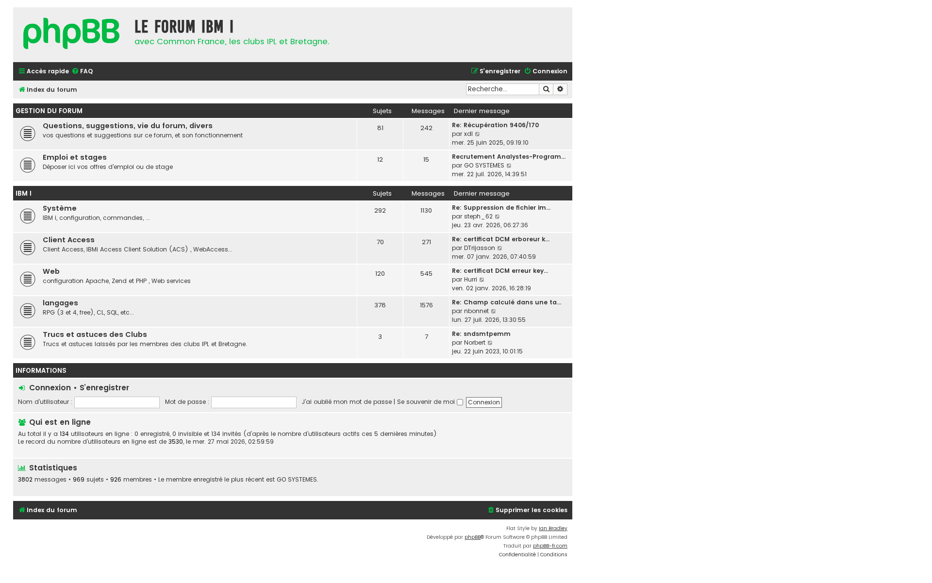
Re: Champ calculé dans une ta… (506, 302)
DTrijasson (479, 248)
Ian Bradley (553, 528)
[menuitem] (82, 71)
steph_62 (478, 216)
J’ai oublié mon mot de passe (347, 402)
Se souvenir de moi (427, 402)
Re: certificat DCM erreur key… (500, 271)
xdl (468, 134)
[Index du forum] (71, 35)
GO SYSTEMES (484, 165)
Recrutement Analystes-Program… (509, 156)
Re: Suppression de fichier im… (501, 207)
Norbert (474, 342)
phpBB (473, 537)
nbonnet (476, 311)
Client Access (69, 240)
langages (60, 303)
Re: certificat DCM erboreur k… (500, 239)
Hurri (470, 279)
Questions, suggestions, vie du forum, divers (128, 126)
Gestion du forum (49, 111)
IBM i (24, 193)
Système (60, 208)
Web (51, 271)
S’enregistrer (104, 388)
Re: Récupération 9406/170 (495, 125)
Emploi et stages (75, 157)
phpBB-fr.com (550, 546)
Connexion (50, 388)
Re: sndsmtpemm (481, 334)
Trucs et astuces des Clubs (95, 334)
